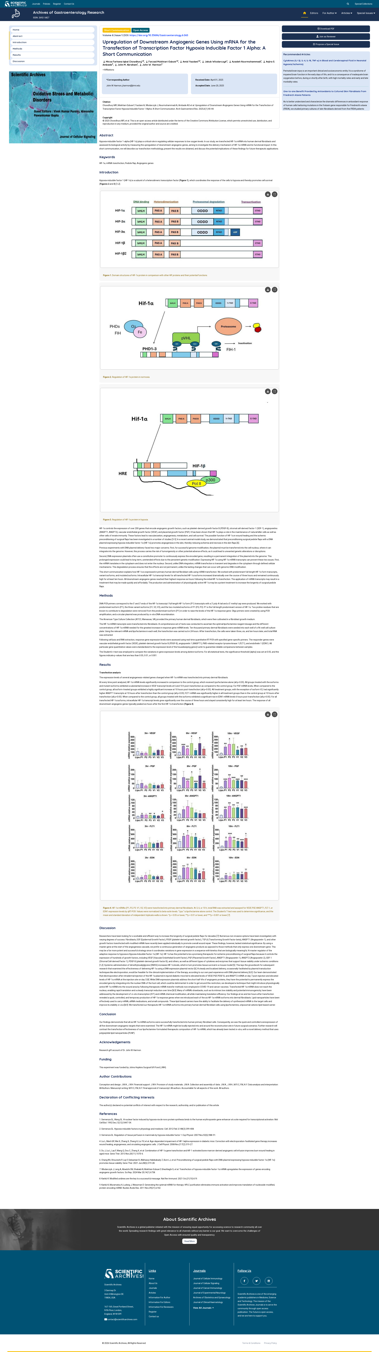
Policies (46, 4)
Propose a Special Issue (327, 44)
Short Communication (116, 30)
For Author (329, 13)
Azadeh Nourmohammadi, (247, 61)
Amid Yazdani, (191, 61)
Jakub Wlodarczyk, (216, 61)
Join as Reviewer (327, 36)
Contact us (154, 1316)
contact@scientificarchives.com (122, 1319)
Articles (346, 13)
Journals (36, 4)
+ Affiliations (108, 70)
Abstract (17, 36)
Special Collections (363, 4)
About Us (153, 1283)
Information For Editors (159, 1302)
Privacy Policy (270, 1343)
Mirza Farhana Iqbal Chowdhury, (125, 61)
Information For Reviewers (161, 1307)
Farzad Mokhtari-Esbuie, (163, 61)
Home (16, 29)
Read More (189, 1241)
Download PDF (327, 28)
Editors (314, 13)
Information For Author (159, 1297)
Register (57, 4)
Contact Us (69, 4)
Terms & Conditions (251, 1343)
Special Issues (365, 13)
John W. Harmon (152, 64)
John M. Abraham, (128, 64)
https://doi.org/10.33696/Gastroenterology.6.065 (159, 35)
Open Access (140, 30)
